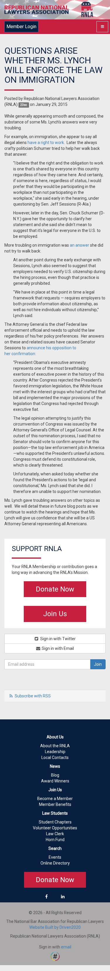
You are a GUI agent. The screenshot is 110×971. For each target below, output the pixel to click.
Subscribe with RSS (33, 696)
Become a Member (55, 798)
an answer (79, 245)
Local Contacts (55, 757)
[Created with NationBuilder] (55, 955)
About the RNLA (55, 745)
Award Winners (55, 781)
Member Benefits (55, 804)
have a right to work (46, 142)
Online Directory (55, 863)
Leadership (55, 751)
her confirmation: (20, 353)
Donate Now (55, 589)
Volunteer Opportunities (55, 828)
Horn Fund (55, 839)
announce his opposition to (51, 347)
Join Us (55, 614)
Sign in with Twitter (57, 638)
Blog (55, 775)
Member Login (21, 26)
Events (55, 857)
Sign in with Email (57, 648)
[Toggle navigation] (102, 26)
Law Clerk (55, 833)
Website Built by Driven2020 (55, 927)
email (66, 947)
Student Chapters (55, 822)
